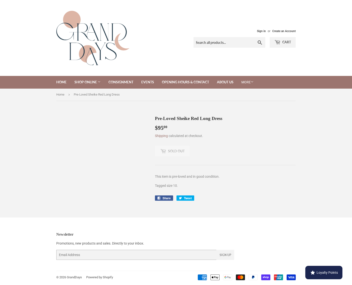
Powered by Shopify (99, 277)
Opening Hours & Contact (185, 82)
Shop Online (86, 82)
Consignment (120, 82)
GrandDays (74, 277)
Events (147, 82)
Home (61, 82)
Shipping (161, 136)
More (246, 82)
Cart (286, 42)
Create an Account (284, 31)
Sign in (261, 31)
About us (225, 82)
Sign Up (225, 255)
